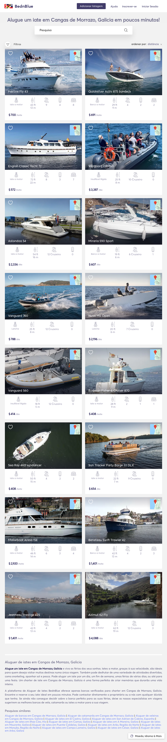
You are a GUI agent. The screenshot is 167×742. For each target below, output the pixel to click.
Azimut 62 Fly (98, 615)
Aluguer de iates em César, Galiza (117, 727)
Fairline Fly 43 (18, 91)
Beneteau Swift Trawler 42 (106, 540)
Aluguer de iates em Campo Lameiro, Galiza (68, 727)
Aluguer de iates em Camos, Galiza (69, 721)
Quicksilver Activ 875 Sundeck (109, 91)
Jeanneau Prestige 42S (24, 615)
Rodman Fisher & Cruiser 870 (108, 390)
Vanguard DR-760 (101, 166)
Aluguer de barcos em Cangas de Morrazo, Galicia (35, 715)
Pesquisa (46, 30)
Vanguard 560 (18, 390)
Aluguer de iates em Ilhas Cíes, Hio (25, 721)
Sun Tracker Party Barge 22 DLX (111, 465)
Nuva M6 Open (99, 316)
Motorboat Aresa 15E (23, 540)
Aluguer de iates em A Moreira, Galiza (115, 721)
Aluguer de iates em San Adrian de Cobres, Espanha (123, 718)
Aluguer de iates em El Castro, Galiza (67, 718)
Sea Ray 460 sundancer (25, 465)
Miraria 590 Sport (101, 241)
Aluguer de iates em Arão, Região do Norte (113, 724)
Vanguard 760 (18, 316)
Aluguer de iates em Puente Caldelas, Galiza (59, 724)
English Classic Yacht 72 (25, 166)
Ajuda (114, 6)
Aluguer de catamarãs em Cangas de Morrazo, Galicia (100, 715)
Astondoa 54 (17, 241)
